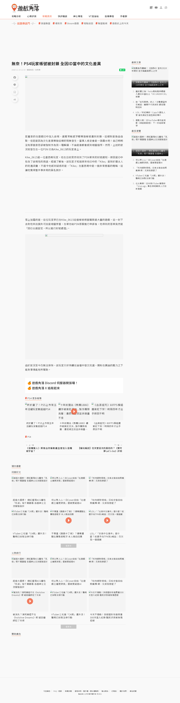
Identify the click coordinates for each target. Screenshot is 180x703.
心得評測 (31, 16)
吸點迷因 (88, 23)
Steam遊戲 (73, 23)
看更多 (69, 545)
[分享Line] (15, 85)
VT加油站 (94, 16)
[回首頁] (25, 8)
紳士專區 (78, 16)
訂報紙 (114, 691)
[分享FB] (15, 77)
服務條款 (78, 691)
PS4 (29, 437)
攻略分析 (16, 16)
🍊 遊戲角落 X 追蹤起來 (44, 388)
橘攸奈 (58, 23)
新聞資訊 (47, 16)
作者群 (123, 16)
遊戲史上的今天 (120, 23)
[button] (165, 7)
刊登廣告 (47, 691)
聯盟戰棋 (102, 23)
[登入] (161, 7)
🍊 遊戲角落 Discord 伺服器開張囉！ (53, 383)
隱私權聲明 (94, 691)
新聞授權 (68, 691)
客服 (60, 691)
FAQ (55, 691)
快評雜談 (62, 16)
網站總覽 (133, 691)
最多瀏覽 (136, 130)
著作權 (85, 691)
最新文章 (136, 62)
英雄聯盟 (45, 23)
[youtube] (156, 7)
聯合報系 (105, 691)
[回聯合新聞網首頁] (14, 8)
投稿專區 (109, 16)
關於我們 (123, 691)
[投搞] (151, 7)
